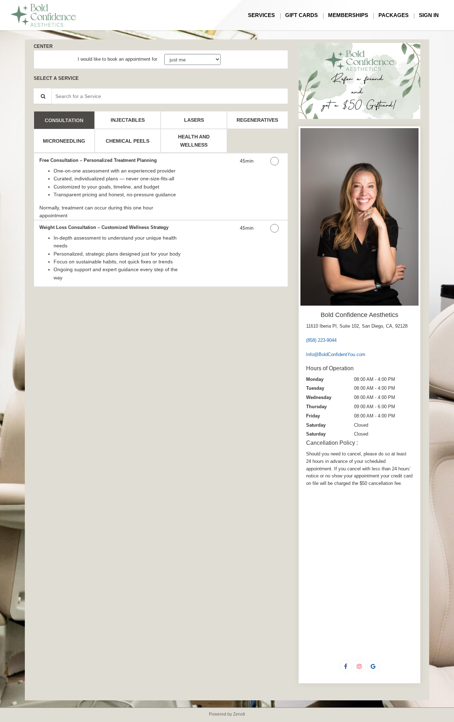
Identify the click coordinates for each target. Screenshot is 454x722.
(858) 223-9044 (321, 340)
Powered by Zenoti (227, 714)
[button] (359, 81)
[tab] (64, 120)
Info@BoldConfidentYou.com (335, 354)
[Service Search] (42, 96)
